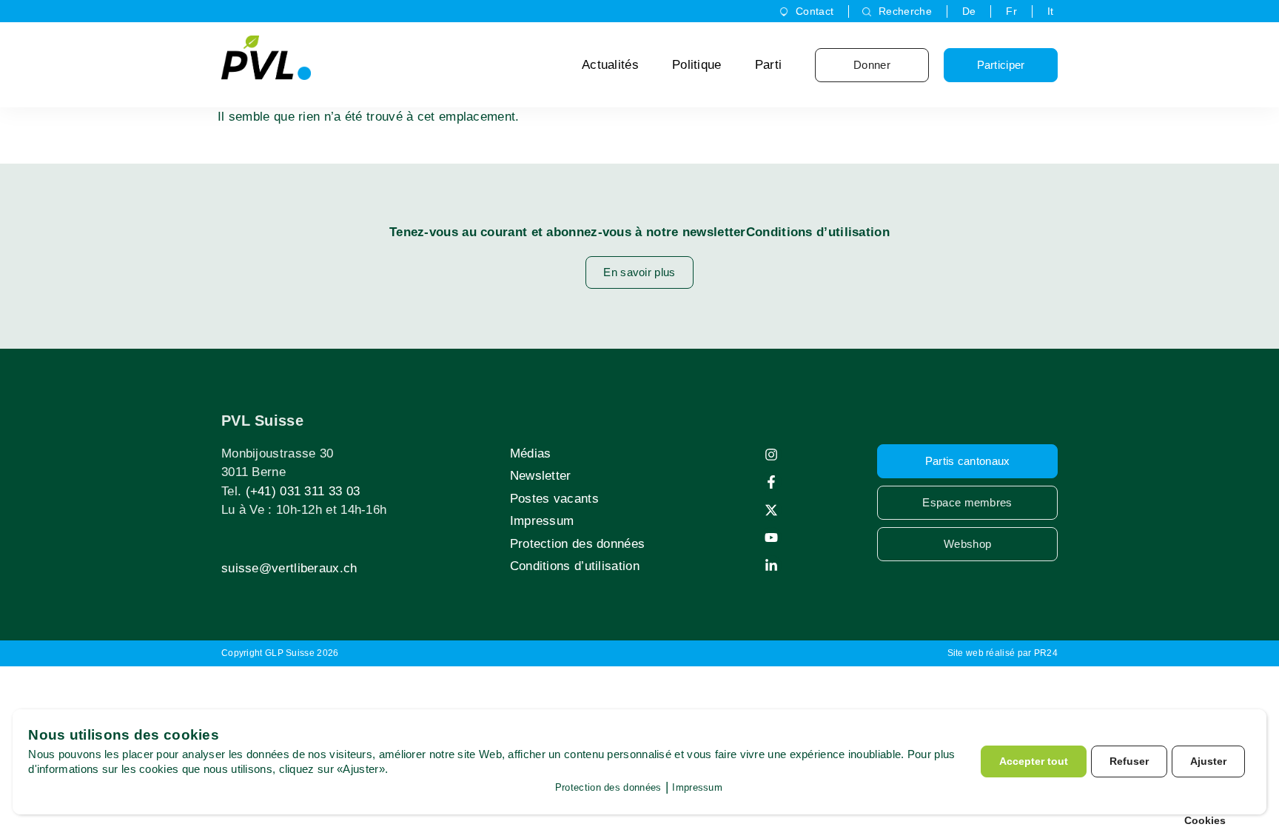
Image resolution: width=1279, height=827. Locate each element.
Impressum (542, 521)
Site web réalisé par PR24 (1002, 653)
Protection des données (577, 544)
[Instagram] (771, 454)
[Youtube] (771, 537)
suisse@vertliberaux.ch (289, 568)
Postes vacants (554, 499)
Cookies (1205, 820)
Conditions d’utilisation (575, 566)
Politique (697, 65)
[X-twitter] (771, 510)
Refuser (1129, 761)
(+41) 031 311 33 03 (303, 491)
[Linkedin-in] (771, 565)
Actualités (610, 65)
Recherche (905, 11)
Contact (814, 11)
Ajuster (1208, 761)
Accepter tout (1033, 761)
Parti (768, 65)
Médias (530, 453)
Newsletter (540, 476)
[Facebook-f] (771, 482)
